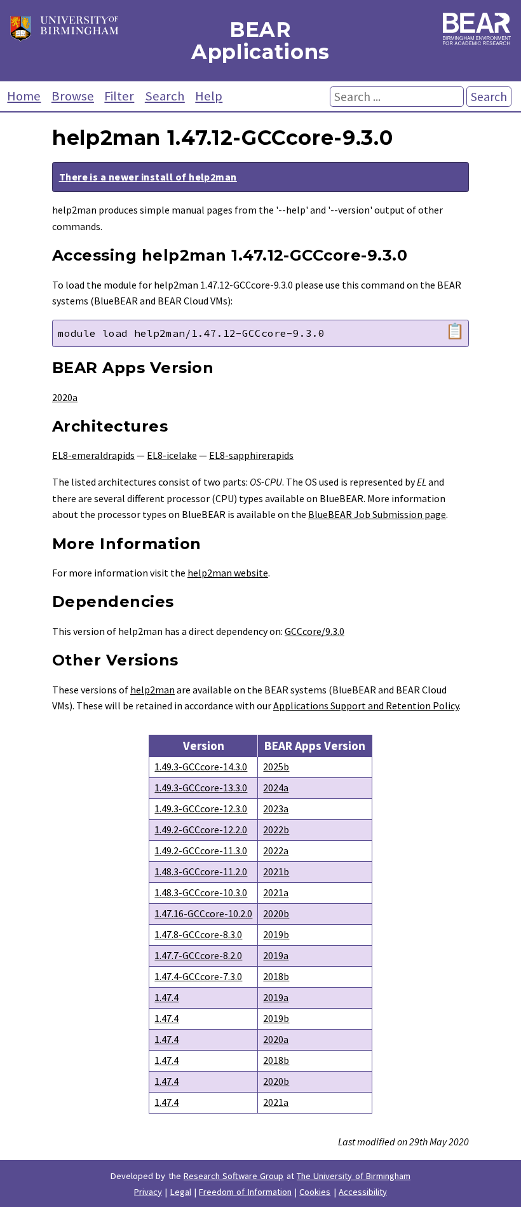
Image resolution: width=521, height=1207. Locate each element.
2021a (275, 892)
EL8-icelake (172, 455)
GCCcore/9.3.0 (314, 631)
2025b (276, 766)
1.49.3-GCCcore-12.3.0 (200, 808)
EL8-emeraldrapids (93, 455)
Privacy (148, 1191)
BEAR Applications (260, 40)
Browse (72, 96)
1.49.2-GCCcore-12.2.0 (200, 829)
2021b (276, 871)
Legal (180, 1191)
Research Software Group (234, 1176)
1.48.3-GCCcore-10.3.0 (200, 892)
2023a (275, 808)
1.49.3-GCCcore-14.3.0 (200, 766)
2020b (276, 913)
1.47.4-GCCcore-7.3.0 (198, 976)
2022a (275, 850)
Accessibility (363, 1191)
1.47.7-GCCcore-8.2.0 (198, 955)
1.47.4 (166, 997)
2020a (65, 397)
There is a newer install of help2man (148, 176)
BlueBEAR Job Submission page (377, 514)
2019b (276, 934)
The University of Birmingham (353, 1176)
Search (165, 96)
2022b (276, 829)
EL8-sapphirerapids (251, 455)
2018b (276, 976)
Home (24, 96)
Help (208, 96)
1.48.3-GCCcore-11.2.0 (200, 871)
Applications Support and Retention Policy (366, 705)
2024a (275, 787)
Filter (119, 96)
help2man (152, 689)
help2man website (227, 572)
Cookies (314, 1191)
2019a (275, 955)
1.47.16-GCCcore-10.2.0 (203, 913)
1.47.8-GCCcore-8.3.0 (198, 934)
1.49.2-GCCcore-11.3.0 (200, 850)
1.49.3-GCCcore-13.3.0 (200, 787)
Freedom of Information (245, 1191)
